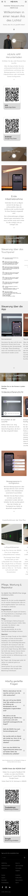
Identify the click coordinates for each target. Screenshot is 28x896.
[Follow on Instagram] (6, 887)
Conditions (17, 875)
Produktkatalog (4, 882)
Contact (3, 875)
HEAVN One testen (5, 865)
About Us (17, 863)
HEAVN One (4, 863)
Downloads (4, 880)
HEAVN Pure (4, 868)
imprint (17, 882)
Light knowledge (19, 865)
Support (3, 877)
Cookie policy (18, 877)
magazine (17, 870)
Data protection (19, 880)
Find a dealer (18, 868)
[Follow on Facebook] (2, 887)
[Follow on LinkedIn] (10, 887)
